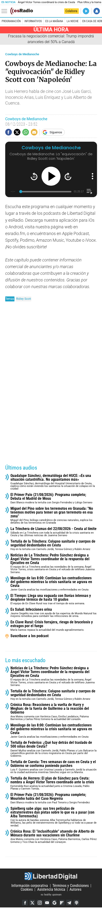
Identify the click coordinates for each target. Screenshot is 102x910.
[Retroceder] (34, 176)
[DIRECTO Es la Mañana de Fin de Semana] (86, 11)
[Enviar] (25, 132)
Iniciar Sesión (96, 11)
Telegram (69, 902)
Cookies (27, 889)
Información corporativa (29, 885)
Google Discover (54, 902)
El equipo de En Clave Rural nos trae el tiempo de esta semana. (50, 599)
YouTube (47, 902)
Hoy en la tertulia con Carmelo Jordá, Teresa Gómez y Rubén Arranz (52, 545)
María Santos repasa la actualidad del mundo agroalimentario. (51, 625)
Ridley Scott (23, 298)
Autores (75, 889)
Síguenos (56, 132)
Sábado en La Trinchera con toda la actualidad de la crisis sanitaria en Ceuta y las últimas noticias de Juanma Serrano (53, 532)
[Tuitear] (17, 132)
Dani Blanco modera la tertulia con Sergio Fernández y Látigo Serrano (51, 498)
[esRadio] (21, 11)
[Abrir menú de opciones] (92, 176)
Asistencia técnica (51, 889)
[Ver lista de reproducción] (89, 191)
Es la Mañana (54, 21)
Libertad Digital (51, 876)
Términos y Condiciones (70, 885)
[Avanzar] (68, 176)
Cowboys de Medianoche (22, 54)
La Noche (73, 21)
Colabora (71, 11)
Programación (11, 21)
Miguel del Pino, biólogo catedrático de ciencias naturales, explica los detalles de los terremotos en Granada (51, 516)
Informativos (33, 21)
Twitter (32, 902)
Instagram (39, 902)
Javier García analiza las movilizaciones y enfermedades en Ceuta (51, 583)
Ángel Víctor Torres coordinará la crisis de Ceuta (46, 2)
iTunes (76, 902)
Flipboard (62, 902)
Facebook (25, 902)
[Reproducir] (51, 176)
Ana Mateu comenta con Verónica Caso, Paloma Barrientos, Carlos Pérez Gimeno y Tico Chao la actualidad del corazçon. (53, 837)
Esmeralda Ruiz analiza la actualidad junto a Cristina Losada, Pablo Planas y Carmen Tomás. (52, 783)
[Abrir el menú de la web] (5, 11)
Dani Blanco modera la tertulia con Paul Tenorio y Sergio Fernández (50, 798)
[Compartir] (8, 132)
